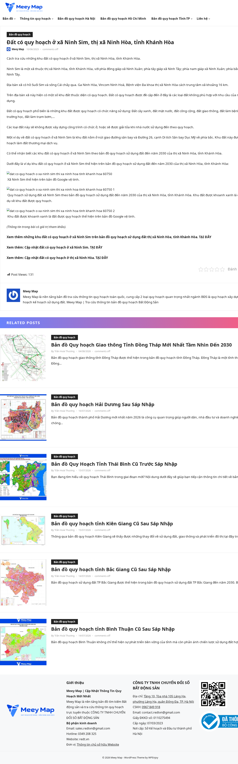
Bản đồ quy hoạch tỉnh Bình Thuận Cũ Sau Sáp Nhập (113, 629)
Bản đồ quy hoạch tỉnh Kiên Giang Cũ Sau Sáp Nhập (112, 523)
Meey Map (18, 49)
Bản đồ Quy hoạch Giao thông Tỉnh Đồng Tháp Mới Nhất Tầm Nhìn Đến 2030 (141, 345)
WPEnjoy (153, 757)
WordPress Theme (134, 757)
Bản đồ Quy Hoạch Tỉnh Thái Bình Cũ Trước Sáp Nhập (114, 464)
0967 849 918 (151, 707)
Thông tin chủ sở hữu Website (98, 744)
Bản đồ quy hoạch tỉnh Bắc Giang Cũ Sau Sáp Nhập (111, 569)
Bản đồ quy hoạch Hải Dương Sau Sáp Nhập (102, 404)
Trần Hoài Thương (64, 351)
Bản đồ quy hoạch (19, 34)
